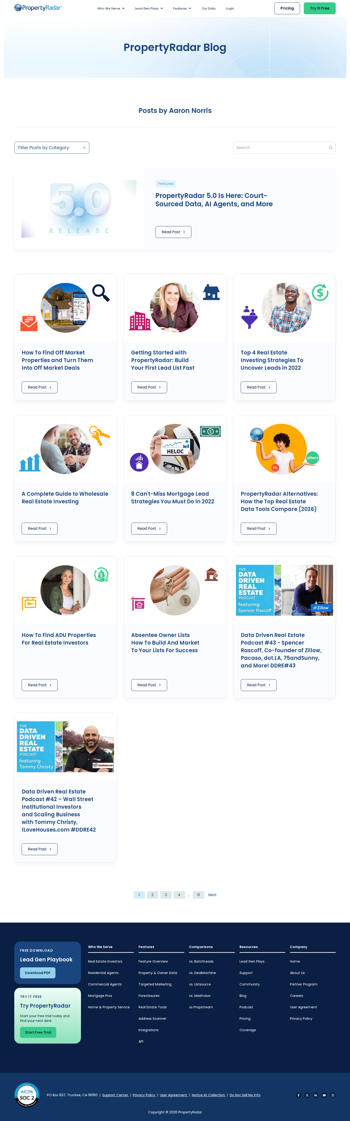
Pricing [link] (287, 8)
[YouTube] (324, 1095)
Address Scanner (152, 1018)
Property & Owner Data (158, 972)
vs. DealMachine (202, 972)
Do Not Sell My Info (245, 1095)
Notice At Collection (209, 1095)
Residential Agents (103, 972)
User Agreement (303, 1007)
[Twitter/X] (307, 1095)
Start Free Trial (38, 1032)
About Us (297, 972)
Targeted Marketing (155, 984)
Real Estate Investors (105, 961)
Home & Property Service (109, 1007)
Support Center (115, 1095)
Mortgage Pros (100, 995)
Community (250, 984)
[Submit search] (331, 148)
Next (212, 895)
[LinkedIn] (316, 1095)
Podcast (246, 1007)
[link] (38, 7)
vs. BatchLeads (201, 961)
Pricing (245, 1018)
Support (246, 972)
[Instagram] (333, 1095)
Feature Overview (153, 961)
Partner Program (303, 984)
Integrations (149, 1030)
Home (295, 961)
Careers (296, 995)
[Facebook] (298, 1095)
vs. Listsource (200, 984)
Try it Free (320, 8)
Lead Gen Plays (252, 961)
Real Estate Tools (153, 1007)
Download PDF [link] (37, 972)
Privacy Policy (301, 1018)
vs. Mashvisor (200, 995)
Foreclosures (149, 995)
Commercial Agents (105, 984)
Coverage (248, 1030)
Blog (243, 995)
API (141, 1041)
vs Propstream (201, 1007)
